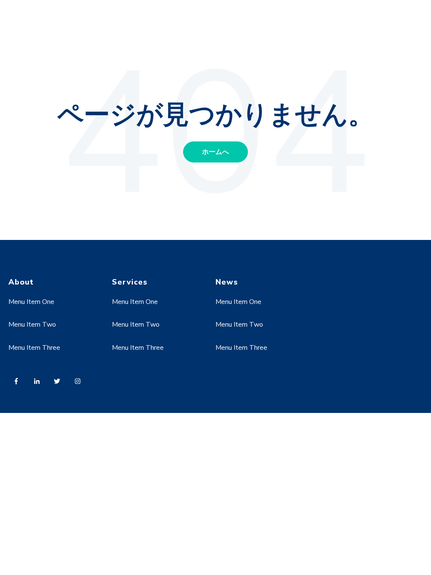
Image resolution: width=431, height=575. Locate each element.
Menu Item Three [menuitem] (34, 347)
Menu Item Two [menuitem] (32, 324)
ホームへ (215, 152)
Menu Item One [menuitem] (31, 301)
